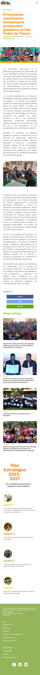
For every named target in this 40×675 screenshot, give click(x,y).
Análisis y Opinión (8, 637)
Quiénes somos (8, 624)
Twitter (20, 301)
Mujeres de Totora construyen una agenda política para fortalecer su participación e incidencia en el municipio (18, 345)
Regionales (6, 628)
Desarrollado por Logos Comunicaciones (37, 670)
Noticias (5, 654)
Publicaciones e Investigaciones (13, 634)
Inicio (4, 621)
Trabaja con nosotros (9, 641)
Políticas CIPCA (8, 651)
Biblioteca (6, 631)
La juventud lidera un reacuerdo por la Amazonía (17, 414)
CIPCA (6, 3)
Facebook (20, 296)
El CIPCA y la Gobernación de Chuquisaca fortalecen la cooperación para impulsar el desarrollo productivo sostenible (18, 380)
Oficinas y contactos (9, 657)
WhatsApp (20, 306)
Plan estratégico (8, 648)
